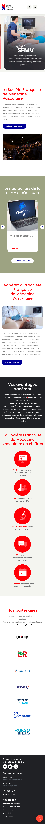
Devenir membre (12, 362)
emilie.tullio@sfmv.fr (10, 786)
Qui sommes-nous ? (14, 126)
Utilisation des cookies (11, 803)
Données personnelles (11, 807)
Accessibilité (7, 813)
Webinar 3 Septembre (21, 236)
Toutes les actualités (22, 261)
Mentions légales (9, 810)
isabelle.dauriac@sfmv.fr (22, 625)
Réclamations (8, 816)
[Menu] (41, 7)
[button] (39, 818)
